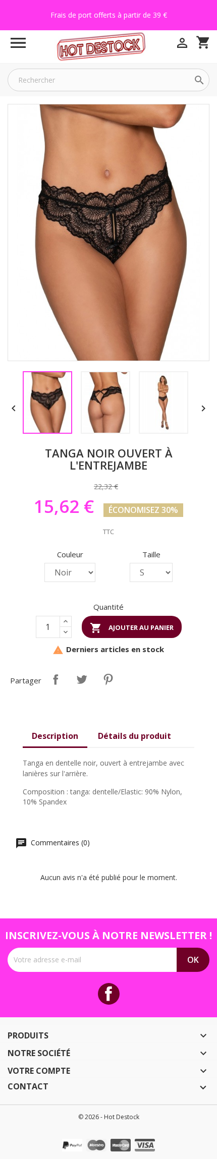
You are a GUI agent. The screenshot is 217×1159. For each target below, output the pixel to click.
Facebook (109, 994)
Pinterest (108, 679)
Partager (55, 679)
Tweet (82, 679)
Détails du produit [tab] (134, 735)
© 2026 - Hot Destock (108, 1117)
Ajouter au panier (132, 628)
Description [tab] (55, 735)
